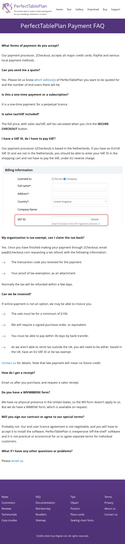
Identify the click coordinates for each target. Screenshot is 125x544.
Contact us (9, 363)
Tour (69, 9)
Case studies (9, 520)
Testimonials (9, 514)
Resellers (41, 514)
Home (59, 9)
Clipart (74, 503)
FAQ (38, 497)
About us (110, 508)
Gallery (79, 9)
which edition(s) (45, 80)
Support (115, 9)
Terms (108, 497)
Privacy (108, 503)
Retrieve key (43, 508)
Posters (75, 508)
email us (17, 461)
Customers (8, 503)
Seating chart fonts (82, 520)
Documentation (45, 503)
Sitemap (41, 520)
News (5, 497)
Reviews (6, 508)
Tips (73, 497)
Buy (105, 9)
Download (93, 9)
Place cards (77, 514)
